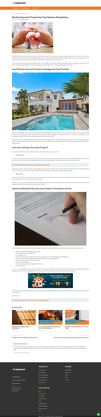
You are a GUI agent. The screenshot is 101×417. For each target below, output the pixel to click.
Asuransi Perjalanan (43, 377)
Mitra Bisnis (41, 396)
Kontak (67, 379)
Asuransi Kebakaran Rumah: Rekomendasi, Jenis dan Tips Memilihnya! (50, 327)
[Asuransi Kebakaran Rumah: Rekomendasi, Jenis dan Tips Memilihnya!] (50, 325)
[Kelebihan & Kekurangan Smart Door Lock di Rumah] (77, 325)
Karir (40, 411)
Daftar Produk (42, 398)
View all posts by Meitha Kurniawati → (22, 352)
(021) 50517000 (21, 380)
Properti (26, 13)
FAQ (40, 391)
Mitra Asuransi (42, 393)
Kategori (35, 8)
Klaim (40, 401)
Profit (66, 375)
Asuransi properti (16, 269)
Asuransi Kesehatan (43, 375)
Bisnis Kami (68, 372)
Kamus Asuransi (42, 408)
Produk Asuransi (24, 8)
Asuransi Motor (42, 372)
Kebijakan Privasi (43, 403)
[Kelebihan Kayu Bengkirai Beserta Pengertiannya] (24, 325)
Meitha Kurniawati (24, 19)
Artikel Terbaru (19, 13)
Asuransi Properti (43, 379)
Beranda (15, 8)
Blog (66, 377)
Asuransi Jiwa (42, 382)
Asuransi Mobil (42, 370)
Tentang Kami (68, 370)
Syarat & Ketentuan (43, 406)
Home (13, 13)
